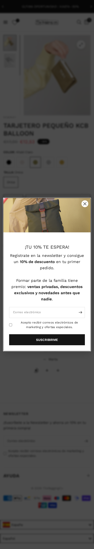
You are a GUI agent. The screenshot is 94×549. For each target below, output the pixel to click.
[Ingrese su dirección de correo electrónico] (80, 312)
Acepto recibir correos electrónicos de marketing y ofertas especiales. (49, 325)
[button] (47, 339)
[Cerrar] (84, 203)
